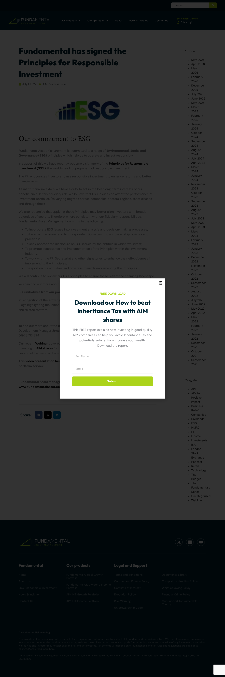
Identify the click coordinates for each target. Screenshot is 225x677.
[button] (160, 283)
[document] (112, 338)
